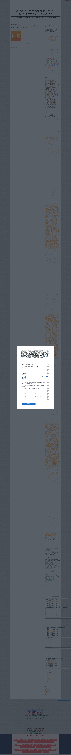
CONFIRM (28, 403)
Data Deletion (30, 407)
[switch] (47, 366)
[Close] (52, 348)
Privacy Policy (41, 407)
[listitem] (35, 364)
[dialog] (35, 377)
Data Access (35, 407)
